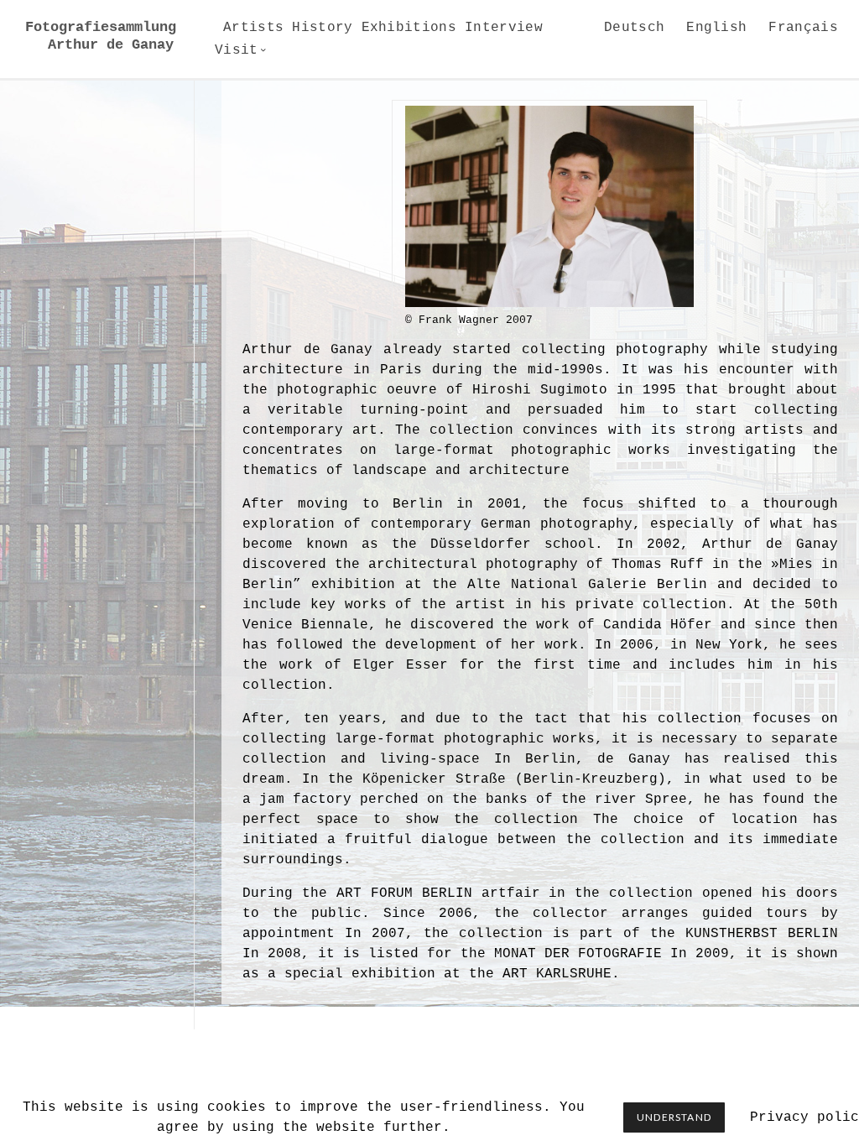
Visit (236, 50)
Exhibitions (409, 27)
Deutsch (634, 27)
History (322, 27)
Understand (674, 1117)
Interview (504, 27)
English (716, 27)
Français (803, 27)
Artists (253, 27)
